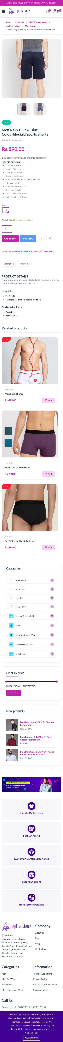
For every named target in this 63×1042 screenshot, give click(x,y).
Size (3, 205)
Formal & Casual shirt (25, 616)
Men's (18, 625)
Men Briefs (9, 389)
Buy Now (28, 238)
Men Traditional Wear (26, 635)
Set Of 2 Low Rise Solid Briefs (20, 541)
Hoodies (19, 598)
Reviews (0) (24, 264)
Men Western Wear (38, 22)
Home (7, 22)
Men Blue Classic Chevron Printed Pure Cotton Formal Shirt (37, 753)
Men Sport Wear (12, 26)
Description (9, 264)
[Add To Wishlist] (41, 238)
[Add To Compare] (50, 238)
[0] (47, 11)
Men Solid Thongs (14, 393)
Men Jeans (20, 589)
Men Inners (21, 654)
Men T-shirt (21, 606)
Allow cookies (31, 1038)
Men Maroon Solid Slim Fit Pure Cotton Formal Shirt (36, 738)
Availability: (7, 220)
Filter (15, 693)
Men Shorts (30, 26)
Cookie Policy (31, 1032)
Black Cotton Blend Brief (17, 467)
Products (19, 22)
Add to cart (10, 238)
